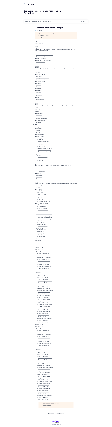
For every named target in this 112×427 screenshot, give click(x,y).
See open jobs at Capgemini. (43, 35)
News (36, 164)
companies (36, 21)
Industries (37, 67)
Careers (36, 125)
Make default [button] (46, 253)
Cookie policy (59, 424)
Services (36, 104)
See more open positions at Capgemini (56, 413)
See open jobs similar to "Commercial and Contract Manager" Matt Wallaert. (52, 37)
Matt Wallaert (33, 5)
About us (36, 182)
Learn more (37, 52)
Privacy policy (53, 424)
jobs (27, 21)
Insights (36, 48)
